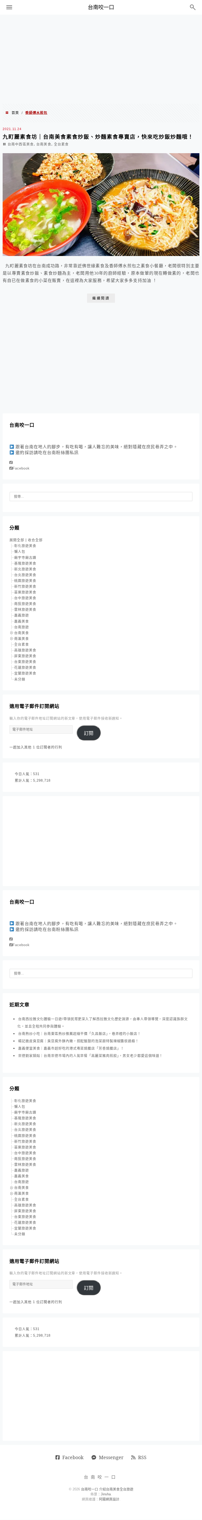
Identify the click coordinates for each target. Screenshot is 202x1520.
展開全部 (16, 540)
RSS (142, 1457)
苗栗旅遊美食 (25, 592)
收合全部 (35, 540)
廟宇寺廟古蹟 (25, 557)
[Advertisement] (101, 59)
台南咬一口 (101, 7)
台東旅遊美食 (25, 662)
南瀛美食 (21, 639)
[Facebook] (11, 463)
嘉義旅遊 (21, 615)
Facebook (21, 468)
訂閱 (88, 733)
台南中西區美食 (21, 144)
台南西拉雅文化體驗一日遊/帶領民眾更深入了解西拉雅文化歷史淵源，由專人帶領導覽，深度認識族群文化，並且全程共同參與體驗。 (102, 1022)
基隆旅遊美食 (25, 563)
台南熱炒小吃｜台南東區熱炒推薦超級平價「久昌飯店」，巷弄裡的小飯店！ (79, 1034)
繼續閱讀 (101, 298)
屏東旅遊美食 (25, 656)
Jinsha (106, 1494)
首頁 (15, 113)
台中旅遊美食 (25, 598)
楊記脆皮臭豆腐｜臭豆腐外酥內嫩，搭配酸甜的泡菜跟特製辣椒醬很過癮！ (78, 1041)
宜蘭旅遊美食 (25, 673)
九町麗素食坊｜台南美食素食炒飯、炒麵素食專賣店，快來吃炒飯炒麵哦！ (98, 137)
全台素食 (61, 144)
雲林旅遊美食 (25, 609)
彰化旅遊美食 (25, 546)
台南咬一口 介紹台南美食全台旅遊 (107, 1489)
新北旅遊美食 (25, 569)
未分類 (19, 679)
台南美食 (43, 144)
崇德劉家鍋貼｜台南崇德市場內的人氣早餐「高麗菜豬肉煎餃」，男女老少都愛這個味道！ (90, 1056)
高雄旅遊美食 (25, 650)
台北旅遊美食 (25, 575)
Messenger (111, 1457)
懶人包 (19, 551)
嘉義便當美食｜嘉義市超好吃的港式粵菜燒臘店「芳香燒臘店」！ (71, 1048)
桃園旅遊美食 (25, 581)
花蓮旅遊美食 (25, 667)
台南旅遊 (21, 627)
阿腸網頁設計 (109, 1499)
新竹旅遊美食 (25, 586)
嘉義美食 (21, 621)
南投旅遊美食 (25, 604)
